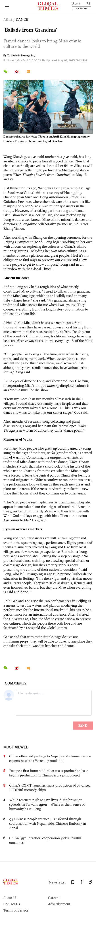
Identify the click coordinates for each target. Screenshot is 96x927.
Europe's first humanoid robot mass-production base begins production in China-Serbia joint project (48, 773)
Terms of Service (15, 910)
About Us (10, 898)
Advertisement (59, 904)
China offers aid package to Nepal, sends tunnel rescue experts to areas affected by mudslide (50, 758)
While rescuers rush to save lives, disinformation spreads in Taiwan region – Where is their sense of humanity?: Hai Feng (47, 804)
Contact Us (11, 904)
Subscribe (81, 8)
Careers (53, 898)
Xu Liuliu (12, 55)
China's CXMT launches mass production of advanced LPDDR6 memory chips (50, 787)
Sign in (76, 3)
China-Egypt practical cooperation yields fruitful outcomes (45, 840)
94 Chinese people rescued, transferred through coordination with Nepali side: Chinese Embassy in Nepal (47, 823)
